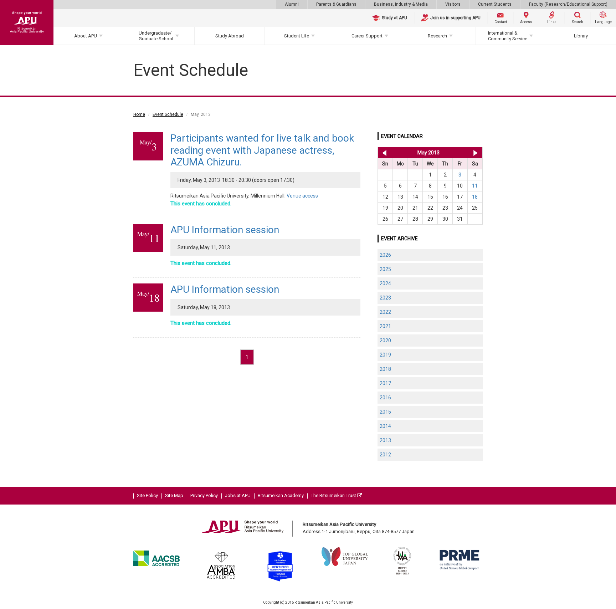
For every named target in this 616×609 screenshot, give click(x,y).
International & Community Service (507, 35)
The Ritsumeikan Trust (334, 495)
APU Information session (224, 230)
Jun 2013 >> (475, 153)
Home (139, 114)
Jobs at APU (238, 495)
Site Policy (147, 495)
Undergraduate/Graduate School (156, 35)
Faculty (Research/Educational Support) (568, 4)
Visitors (453, 4)
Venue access (302, 196)
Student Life (296, 36)
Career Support (367, 36)
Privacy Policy (204, 495)
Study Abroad (229, 36)
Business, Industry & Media (401, 4)
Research (437, 36)
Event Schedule (168, 114)
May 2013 (428, 152)
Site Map (174, 495)
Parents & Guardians (336, 4)
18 (475, 197)
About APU (85, 36)
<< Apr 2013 (383, 153)
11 (475, 186)
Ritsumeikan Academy (281, 495)
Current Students (495, 4)
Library (581, 36)
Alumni (292, 4)
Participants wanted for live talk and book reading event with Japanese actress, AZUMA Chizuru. (262, 150)
